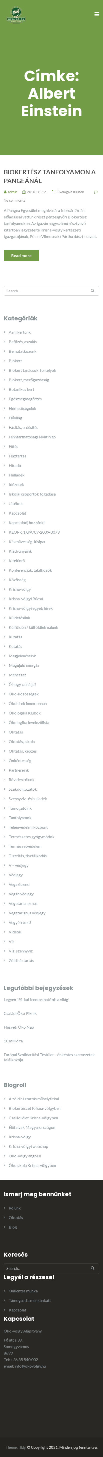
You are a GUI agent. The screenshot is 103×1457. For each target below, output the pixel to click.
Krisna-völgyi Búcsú (26, 598)
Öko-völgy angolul (25, 1155)
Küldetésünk (19, 617)
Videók (15, 931)
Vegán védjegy (21, 893)
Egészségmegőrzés (25, 398)
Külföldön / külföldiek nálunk (33, 627)
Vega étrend (19, 884)
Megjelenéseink (22, 655)
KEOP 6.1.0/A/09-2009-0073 (34, 532)
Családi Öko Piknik (20, 1013)
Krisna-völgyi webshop (28, 1146)
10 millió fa (13, 1040)
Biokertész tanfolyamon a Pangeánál (50, 176)
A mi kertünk (20, 332)
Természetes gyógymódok (31, 836)
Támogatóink (20, 808)
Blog (13, 1227)
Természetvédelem (25, 846)
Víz (11, 941)
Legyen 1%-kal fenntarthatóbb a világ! (37, 999)
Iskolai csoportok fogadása (32, 494)
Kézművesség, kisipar (27, 541)
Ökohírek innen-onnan (28, 703)
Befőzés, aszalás (23, 341)
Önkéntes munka (23, 1290)
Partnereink (19, 770)
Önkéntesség (20, 760)
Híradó (15, 465)
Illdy (22, 1447)
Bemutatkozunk (22, 351)
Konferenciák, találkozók (30, 570)
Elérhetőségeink (22, 408)
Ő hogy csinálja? (22, 684)
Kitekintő (17, 560)
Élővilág (15, 417)
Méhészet (17, 674)
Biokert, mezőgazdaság (29, 379)
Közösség (17, 579)
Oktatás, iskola (22, 741)
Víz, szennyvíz (21, 950)
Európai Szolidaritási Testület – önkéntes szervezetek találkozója (49, 1057)
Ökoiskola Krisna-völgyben (32, 1165)
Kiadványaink (20, 551)
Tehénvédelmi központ (28, 827)
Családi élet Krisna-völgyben (33, 1117)
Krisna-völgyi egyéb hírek (31, 608)
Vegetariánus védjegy (27, 912)
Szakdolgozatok (23, 789)
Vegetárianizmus (23, 903)
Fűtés (13, 446)
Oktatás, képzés (23, 751)
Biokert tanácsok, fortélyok (32, 370)
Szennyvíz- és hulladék (28, 798)
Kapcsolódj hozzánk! (27, 522)
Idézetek (16, 484)
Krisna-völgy (20, 589)
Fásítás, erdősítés (23, 427)
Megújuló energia (24, 665)
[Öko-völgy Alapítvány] (16, 14)
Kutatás (15, 636)
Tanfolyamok (20, 817)
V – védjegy (18, 865)
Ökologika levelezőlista (29, 722)
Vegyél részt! (20, 922)
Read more (21, 255)
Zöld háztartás (21, 960)
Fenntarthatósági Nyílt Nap (32, 436)
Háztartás (17, 455)
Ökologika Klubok (70, 192)
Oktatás (16, 732)
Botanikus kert (21, 389)
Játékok (16, 503)
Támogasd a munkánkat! (30, 1300)
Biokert (15, 360)
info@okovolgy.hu (30, 1366)
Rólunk (15, 1207)
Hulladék (16, 474)
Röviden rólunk (21, 779)
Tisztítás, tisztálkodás (28, 855)
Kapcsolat (17, 513)
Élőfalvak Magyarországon (32, 1127)
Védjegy (16, 874)
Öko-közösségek (24, 693)
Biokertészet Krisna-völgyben (34, 1108)
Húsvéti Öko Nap (19, 1027)
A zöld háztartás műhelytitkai (34, 1098)
